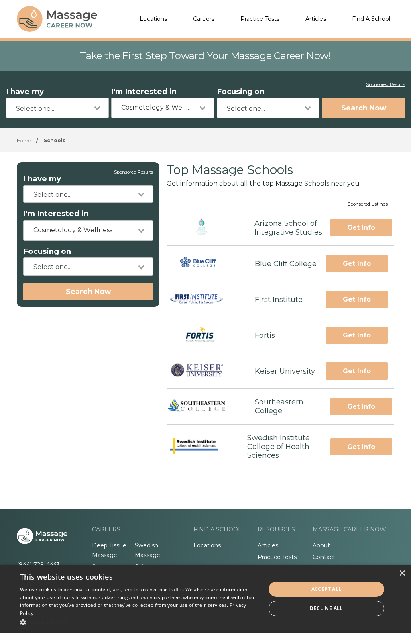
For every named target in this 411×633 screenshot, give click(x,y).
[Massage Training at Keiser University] (203, 371)
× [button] (402, 573)
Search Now (363, 108)
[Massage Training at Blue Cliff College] (203, 264)
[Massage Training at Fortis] (203, 335)
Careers (203, 18)
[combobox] (57, 108)
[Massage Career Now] (57, 19)
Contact (324, 557)
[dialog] (205, 599)
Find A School (371, 18)
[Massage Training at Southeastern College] (203, 406)
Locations (153, 18)
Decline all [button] (326, 608)
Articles (315, 18)
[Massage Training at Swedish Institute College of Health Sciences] (200, 447)
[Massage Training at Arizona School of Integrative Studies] (203, 227)
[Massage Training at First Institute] (203, 299)
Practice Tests (259, 18)
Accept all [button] (326, 589)
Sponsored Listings (368, 204)
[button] (139, 622)
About (321, 545)
